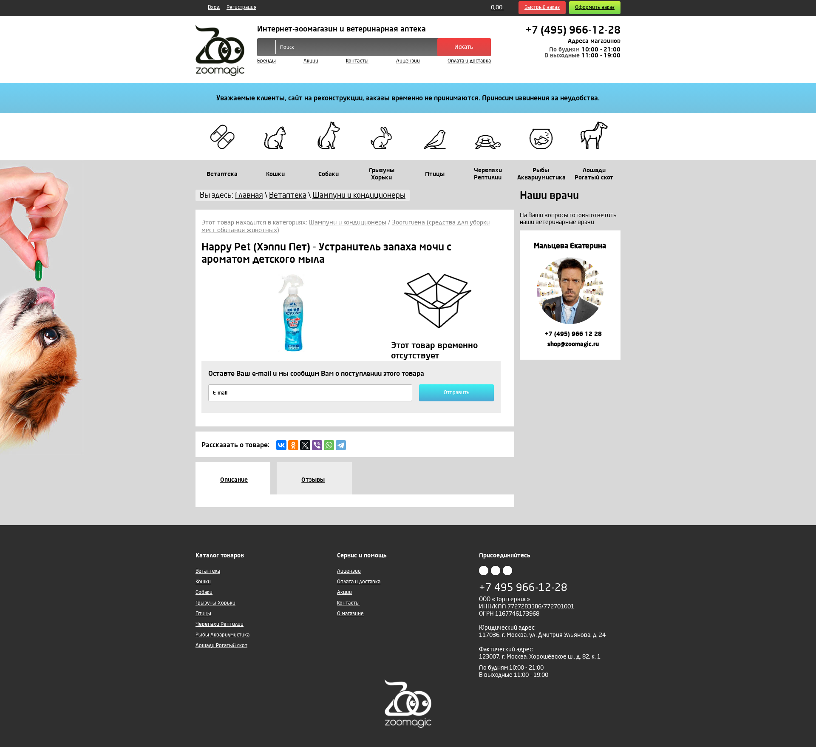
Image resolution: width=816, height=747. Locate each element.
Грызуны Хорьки (215, 603)
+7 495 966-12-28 (523, 588)
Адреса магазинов (594, 41)
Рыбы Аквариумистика (222, 635)
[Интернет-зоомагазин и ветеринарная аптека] (220, 50)
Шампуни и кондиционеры (347, 222)
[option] (570, 294)
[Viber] (317, 445)
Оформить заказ (595, 7)
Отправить (457, 392)
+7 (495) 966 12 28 (572, 334)
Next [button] (612, 298)
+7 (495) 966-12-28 (572, 30)
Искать (463, 47)
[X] (305, 445)
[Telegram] (341, 445)
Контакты (357, 61)
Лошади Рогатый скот (221, 645)
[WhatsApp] (329, 445)
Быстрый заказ (542, 7)
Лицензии (408, 61)
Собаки (204, 592)
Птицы (203, 613)
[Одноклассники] (293, 445)
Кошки (203, 582)
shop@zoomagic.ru (572, 344)
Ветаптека (208, 571)
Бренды (266, 61)
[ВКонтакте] (281, 445)
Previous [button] (527, 298)
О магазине (350, 613)
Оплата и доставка (469, 61)
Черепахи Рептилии (220, 624)
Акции (310, 61)
